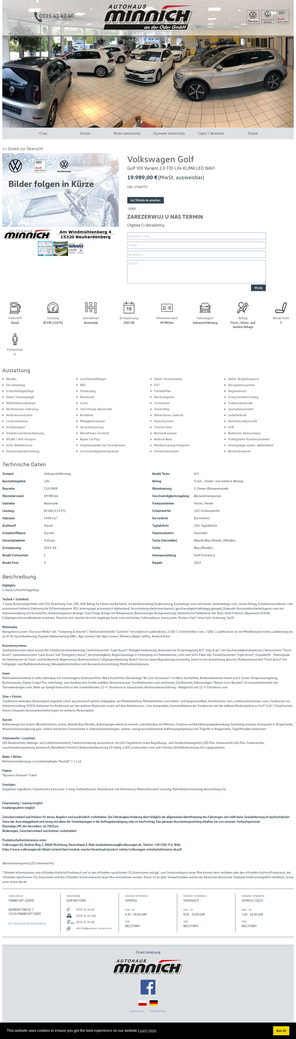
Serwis (85, 133)
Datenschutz (157, 1011)
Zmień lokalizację (148, 952)
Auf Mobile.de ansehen (145, 200)
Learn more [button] (147, 1031)
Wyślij (258, 288)
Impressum (137, 1011)
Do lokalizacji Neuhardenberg (27, 923)
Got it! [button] (281, 1031)
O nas (43, 133)
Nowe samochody (127, 133)
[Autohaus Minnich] (148, 988)
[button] (114, 197)
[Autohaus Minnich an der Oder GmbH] (148, 28)
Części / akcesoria (211, 133)
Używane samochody (169, 133)
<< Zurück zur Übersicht (22, 148)
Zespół (253, 133)
